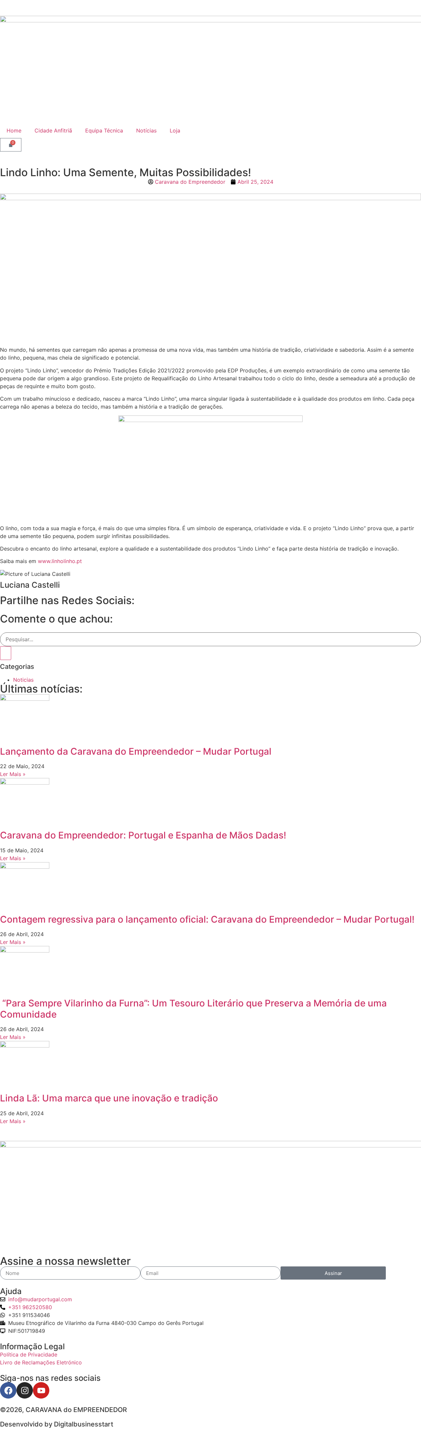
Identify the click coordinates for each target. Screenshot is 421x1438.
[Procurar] (5, 653)
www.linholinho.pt (60, 561)
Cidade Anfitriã (53, 130)
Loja (175, 130)
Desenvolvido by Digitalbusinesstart (56, 1424)
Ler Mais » (13, 774)
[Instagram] (24, 1390)
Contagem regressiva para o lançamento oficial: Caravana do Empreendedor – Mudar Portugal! (207, 919)
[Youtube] (41, 1390)
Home (14, 130)
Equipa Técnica (104, 130)
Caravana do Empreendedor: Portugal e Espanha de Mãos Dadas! (143, 835)
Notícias (146, 130)
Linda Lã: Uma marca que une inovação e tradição (109, 1098)
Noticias (23, 679)
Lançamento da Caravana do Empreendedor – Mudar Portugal (135, 751)
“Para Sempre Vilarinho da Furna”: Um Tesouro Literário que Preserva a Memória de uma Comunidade (193, 1009)
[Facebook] (8, 1390)
